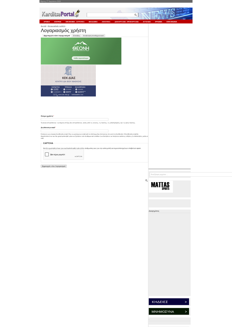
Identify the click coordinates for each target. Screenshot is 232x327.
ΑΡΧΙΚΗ (47, 21)
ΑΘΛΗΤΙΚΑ (106, 21)
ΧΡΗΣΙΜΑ (158, 21)
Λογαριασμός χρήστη (56, 26)
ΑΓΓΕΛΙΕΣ (147, 21)
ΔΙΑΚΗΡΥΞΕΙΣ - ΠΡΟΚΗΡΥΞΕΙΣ (127, 21)
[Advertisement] (88, 104)
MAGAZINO (93, 21)
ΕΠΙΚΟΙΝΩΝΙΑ (171, 21)
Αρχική (43, 26)
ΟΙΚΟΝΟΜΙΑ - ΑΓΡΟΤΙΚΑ (75, 21)
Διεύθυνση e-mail (48, 127)
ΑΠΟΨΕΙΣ (57, 21)
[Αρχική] (60, 13)
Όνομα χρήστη (47, 116)
